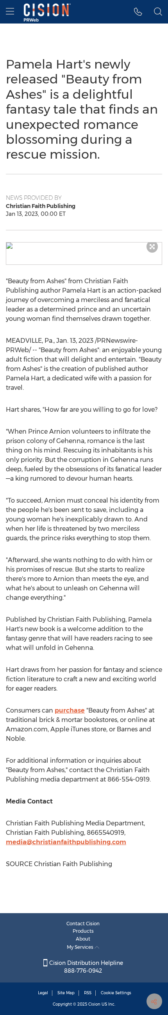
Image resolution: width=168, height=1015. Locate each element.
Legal (43, 992)
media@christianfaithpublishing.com (66, 842)
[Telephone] (138, 12)
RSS (87, 992)
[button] (84, 245)
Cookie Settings (116, 992)
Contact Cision (83, 923)
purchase (70, 710)
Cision (94, 1004)
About (83, 939)
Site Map (66, 992)
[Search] (158, 12)
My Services (81, 947)
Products (83, 931)
